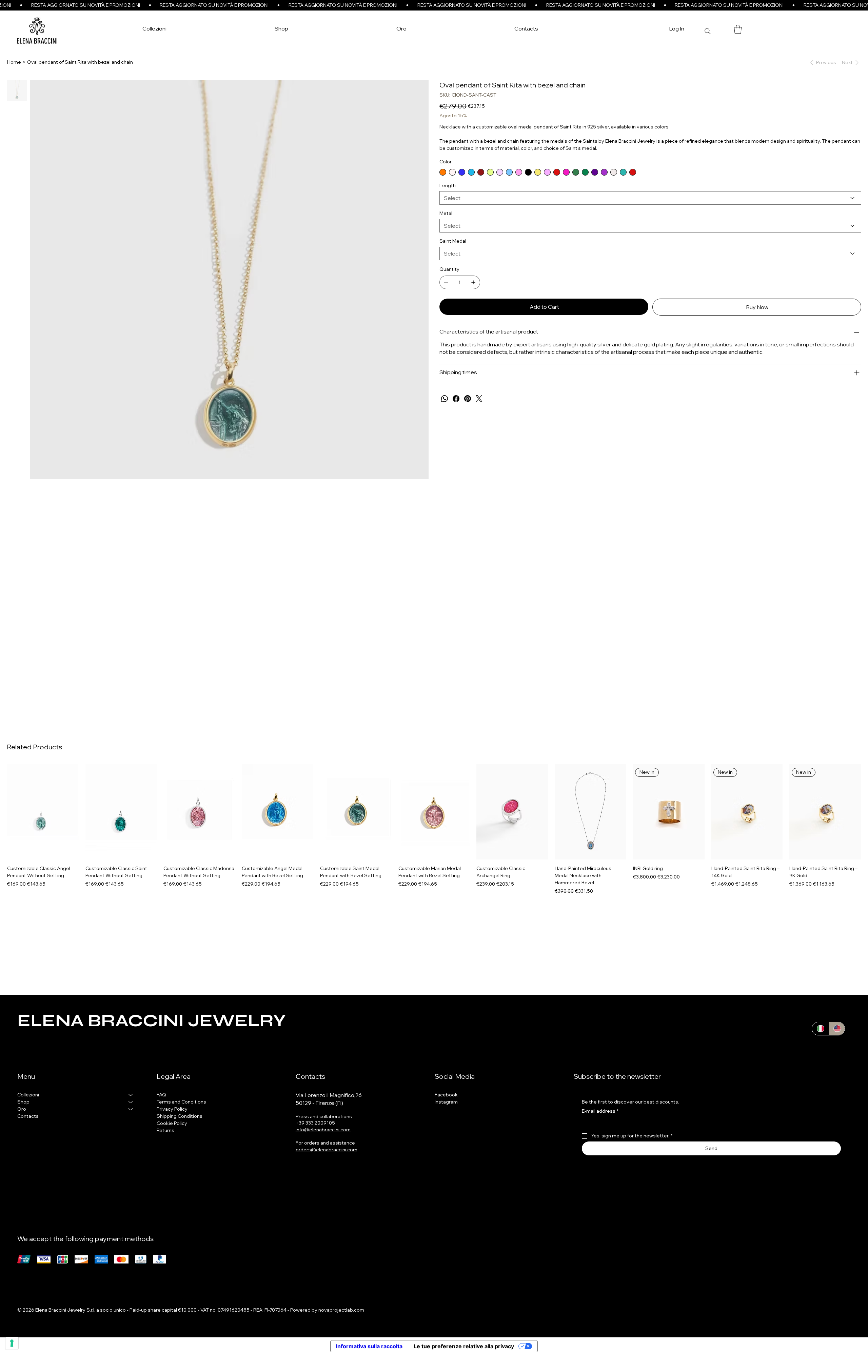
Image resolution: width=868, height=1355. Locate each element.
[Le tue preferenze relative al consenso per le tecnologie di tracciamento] (11, 1343)
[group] (434, 829)
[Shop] (130, 1102)
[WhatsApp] (444, 398)
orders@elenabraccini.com (326, 1150)
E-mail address (600, 1111)
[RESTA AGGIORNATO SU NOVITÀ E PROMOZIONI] (434, 5)
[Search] (708, 31)
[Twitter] (479, 398)
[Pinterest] (467, 398)
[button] (281, 28)
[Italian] (820, 1028)
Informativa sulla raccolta (369, 1346)
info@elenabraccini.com (323, 1130)
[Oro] (130, 1109)
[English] (836, 1028)
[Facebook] (456, 398)
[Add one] (473, 282)
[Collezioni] (130, 1094)
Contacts (28, 1116)
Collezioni (28, 1095)
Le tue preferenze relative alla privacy (464, 1346)
